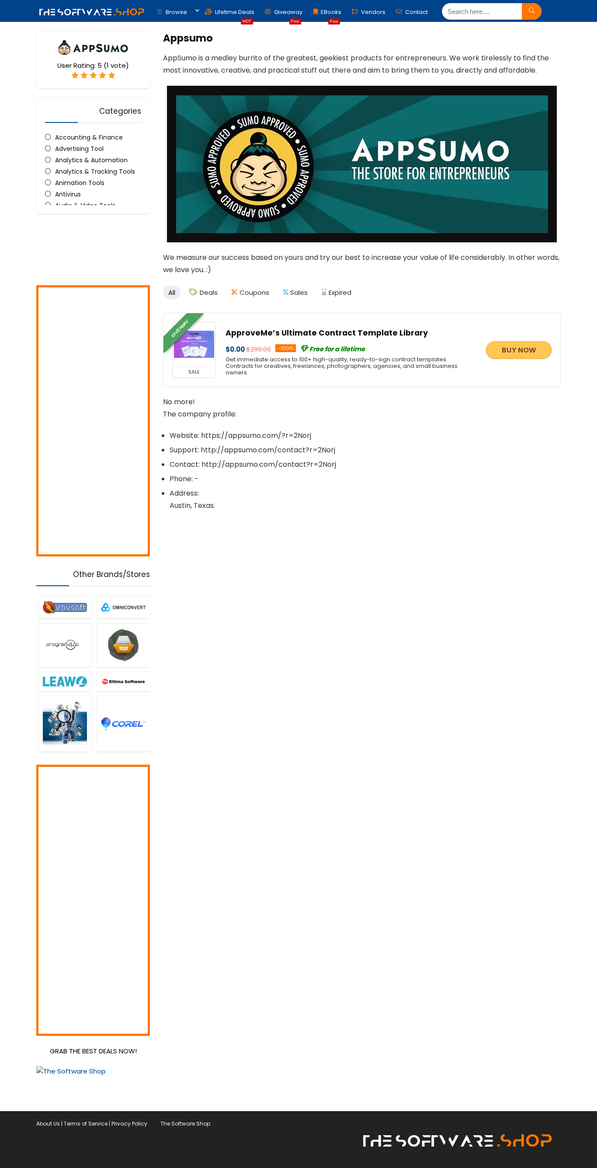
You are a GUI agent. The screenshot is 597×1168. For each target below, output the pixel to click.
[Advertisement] (93, 421)
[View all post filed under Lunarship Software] (123, 645)
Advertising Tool (79, 148)
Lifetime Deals (234, 14)
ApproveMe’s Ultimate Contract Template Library (327, 333)
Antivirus (68, 194)
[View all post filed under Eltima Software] (123, 681)
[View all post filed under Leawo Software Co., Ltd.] (64, 681)
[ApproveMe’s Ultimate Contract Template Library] (194, 344)
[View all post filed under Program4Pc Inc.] (64, 645)
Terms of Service (86, 1123)
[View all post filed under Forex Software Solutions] (64, 723)
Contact (416, 12)
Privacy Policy (129, 1123)
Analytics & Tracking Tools (95, 171)
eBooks (331, 14)
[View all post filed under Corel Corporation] (123, 723)
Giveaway (287, 14)
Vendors (372, 12)
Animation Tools (79, 182)
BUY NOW (519, 350)
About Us (48, 1123)
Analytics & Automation (91, 160)
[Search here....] (531, 11)
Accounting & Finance (89, 137)
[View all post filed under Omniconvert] (123, 607)
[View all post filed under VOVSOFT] (64, 607)
